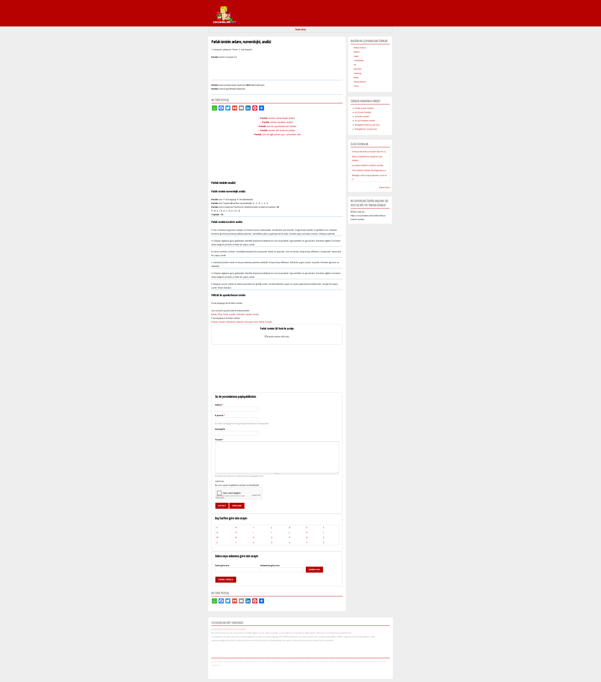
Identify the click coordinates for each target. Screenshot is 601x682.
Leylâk (232, 314)
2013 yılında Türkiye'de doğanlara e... (369, 170)
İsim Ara (300, 29)
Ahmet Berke (360, 81)
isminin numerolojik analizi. (277, 118)
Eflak (220, 314)
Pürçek (268, 321)
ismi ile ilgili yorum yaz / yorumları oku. (277, 134)
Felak (225, 314)
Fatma (357, 51)
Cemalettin (359, 60)
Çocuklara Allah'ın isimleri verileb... (368, 165)
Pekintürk (230, 321)
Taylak (248, 314)
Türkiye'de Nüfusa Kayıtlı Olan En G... (369, 151)
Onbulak (240, 314)
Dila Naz (358, 68)
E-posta (220, 415)
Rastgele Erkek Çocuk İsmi (367, 124)
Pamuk (214, 321)
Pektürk (239, 321)
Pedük (222, 321)
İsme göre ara (222, 565)
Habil (356, 56)
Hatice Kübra (360, 47)
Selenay (358, 73)
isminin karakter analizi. (277, 122)
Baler (356, 77)
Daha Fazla (384, 187)
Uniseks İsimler (362, 116)
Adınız (219, 404)
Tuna (356, 86)
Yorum (219, 439)
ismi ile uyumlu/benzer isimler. (277, 126)
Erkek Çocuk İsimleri (364, 108)
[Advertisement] (277, 69)
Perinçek (248, 321)
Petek (261, 321)
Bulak (214, 314)
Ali (355, 64)
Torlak (255, 314)
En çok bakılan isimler (365, 120)
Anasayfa (220, 429)
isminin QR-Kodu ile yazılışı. (277, 130)
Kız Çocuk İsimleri (363, 112)
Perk (255, 321)
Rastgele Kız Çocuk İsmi (366, 129)
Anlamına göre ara (270, 565)
